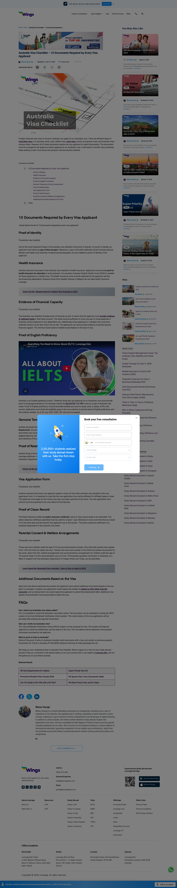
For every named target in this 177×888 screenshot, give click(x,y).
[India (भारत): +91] (86, 443)
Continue (93, 467)
